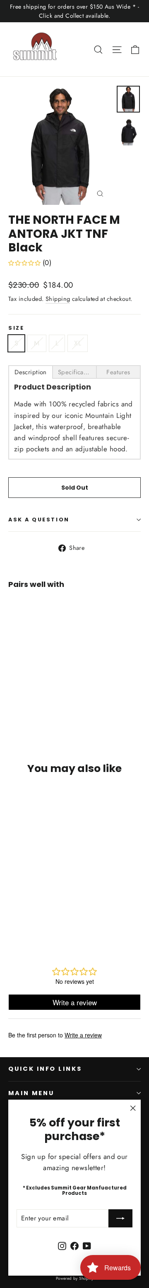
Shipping (58, 299)
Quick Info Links (45, 1069)
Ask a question (39, 519)
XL (77, 343)
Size (16, 328)
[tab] (30, 372)
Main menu (31, 1093)
